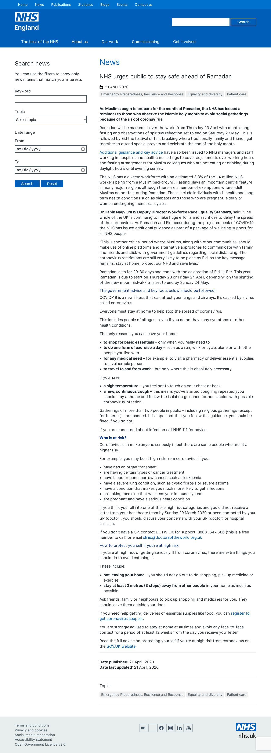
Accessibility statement (33, 739)
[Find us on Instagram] (170, 731)
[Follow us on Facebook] (161, 731)
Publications (61, 4)
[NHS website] (246, 736)
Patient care (236, 94)
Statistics (85, 4)
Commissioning (145, 41)
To (17, 162)
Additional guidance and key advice (131, 152)
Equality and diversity (205, 94)
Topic (20, 111)
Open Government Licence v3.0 (40, 744)
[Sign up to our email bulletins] (143, 731)
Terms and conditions (32, 725)
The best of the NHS (39, 41)
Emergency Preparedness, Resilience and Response (142, 94)
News (39, 4)
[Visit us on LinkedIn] (180, 731)
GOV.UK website (121, 646)
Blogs (104, 4)
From (19, 141)
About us (80, 41)
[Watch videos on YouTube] (189, 731)
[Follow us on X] (152, 731)
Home (23, 4)
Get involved (184, 41)
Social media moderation (35, 735)
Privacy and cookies (31, 730)
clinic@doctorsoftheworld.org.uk (172, 537)
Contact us (143, 4)
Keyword (23, 91)
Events (122, 4)
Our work (109, 41)
